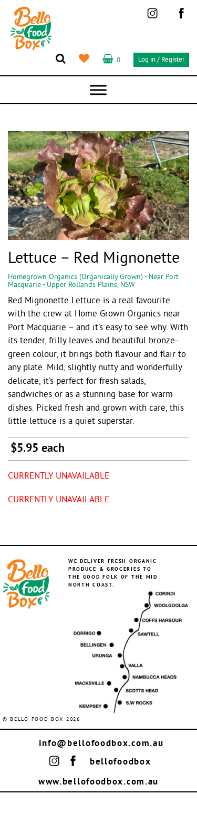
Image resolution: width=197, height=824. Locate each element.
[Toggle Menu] (98, 90)
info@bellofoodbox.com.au (101, 743)
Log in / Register (161, 60)
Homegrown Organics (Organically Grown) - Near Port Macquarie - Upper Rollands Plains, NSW (93, 281)
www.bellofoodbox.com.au (98, 782)
